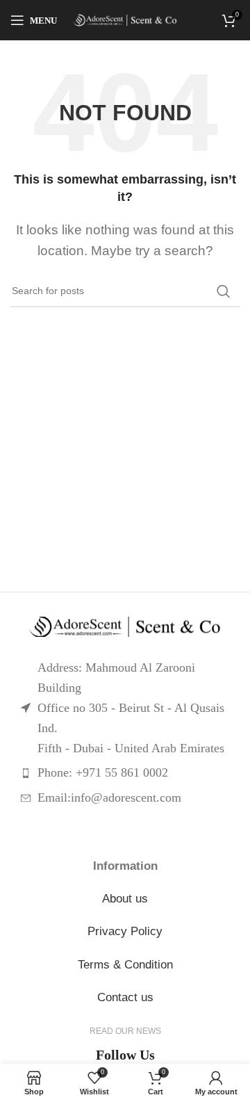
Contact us (125, 997)
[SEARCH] (224, 291)
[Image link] (125, 627)
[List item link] (125, 773)
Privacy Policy (125, 931)
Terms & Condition (125, 964)
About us (125, 898)
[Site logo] (125, 20)
